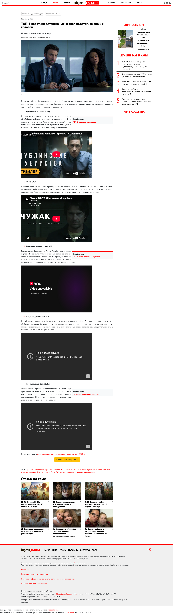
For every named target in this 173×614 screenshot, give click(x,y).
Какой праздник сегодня (32, 14)
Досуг (139, 3)
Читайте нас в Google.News (67, 459)
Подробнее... (53, 610)
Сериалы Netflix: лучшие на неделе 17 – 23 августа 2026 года (32, 504)
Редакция (25, 569)
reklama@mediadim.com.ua (66, 594)
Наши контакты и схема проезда (34, 574)
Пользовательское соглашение (34, 583)
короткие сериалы (28, 472)
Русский (5, 3)
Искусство (126, 3)
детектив (56, 469)
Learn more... (70, 612)
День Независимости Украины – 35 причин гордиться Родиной (136, 82)
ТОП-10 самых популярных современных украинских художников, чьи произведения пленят (135, 65)
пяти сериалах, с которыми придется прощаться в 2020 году (62, 454)
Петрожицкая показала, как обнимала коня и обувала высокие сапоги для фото (136, 101)
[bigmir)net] (80, 3)
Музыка (68, 3)
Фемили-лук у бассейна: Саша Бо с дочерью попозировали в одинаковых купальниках (64, 532)
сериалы (29, 469)
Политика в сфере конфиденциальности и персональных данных (48, 579)
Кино (55, 3)
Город (44, 3)
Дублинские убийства (65, 472)
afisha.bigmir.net (75, 563)
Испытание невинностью (85, 472)
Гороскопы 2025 (53, 14)
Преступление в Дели (46, 472)
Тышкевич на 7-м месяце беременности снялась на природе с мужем (136, 91)
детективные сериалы (43, 469)
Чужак (89, 469)
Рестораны (110, 3)
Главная (24, 19)
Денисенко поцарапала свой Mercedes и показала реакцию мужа (32, 531)
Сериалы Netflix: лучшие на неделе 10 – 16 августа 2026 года (96, 504)
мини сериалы (80, 469)
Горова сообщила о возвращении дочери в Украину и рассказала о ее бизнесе (96, 532)
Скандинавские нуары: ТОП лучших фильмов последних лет (64, 504)
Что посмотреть (67, 469)
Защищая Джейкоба (101, 469)
